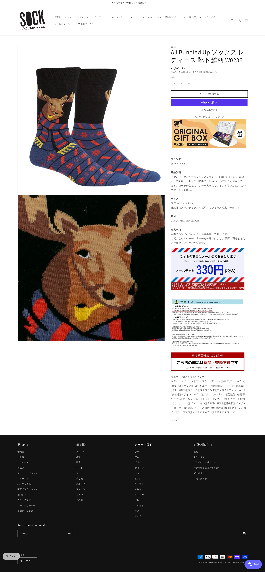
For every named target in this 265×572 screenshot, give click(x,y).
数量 (173, 77)
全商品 (20, 451)
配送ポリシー (200, 473)
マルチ (138, 516)
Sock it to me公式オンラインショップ (218, 563)
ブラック (139, 451)
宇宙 (78, 462)
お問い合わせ (200, 478)
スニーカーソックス (27, 473)
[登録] (69, 533)
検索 (196, 451)
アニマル (80, 451)
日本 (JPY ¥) (25, 560)
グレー (138, 500)
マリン (79, 473)
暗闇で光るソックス (27, 489)
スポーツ (80, 484)
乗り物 (79, 478)
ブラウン (139, 462)
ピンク (138, 478)
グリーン (139, 467)
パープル (139, 484)
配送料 (182, 72)
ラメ (137, 510)
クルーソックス (25, 478)
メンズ (20, 457)
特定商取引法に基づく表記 (207, 467)
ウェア (20, 467)
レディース (23, 462)
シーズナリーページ (27, 505)
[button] (232, 20)
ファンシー (81, 489)
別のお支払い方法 (209, 110)
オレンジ (139, 489)
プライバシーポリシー (205, 462)
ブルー (138, 457)
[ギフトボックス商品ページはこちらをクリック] (209, 131)
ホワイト (139, 505)
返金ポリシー (200, 457)
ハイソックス (24, 484)
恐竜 (78, 457)
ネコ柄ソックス (25, 510)
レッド (138, 473)
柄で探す (21, 494)
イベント (80, 494)
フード (79, 467)
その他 (79, 500)
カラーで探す (24, 500)
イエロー (139, 494)
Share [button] (177, 420)
